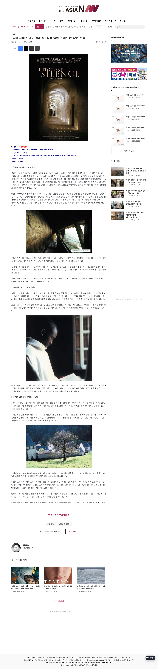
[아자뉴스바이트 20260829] (117, 109)
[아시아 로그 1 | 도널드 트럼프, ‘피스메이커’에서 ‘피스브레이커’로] (117, 216)
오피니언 (72, 20)
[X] (26, 48)
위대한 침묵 (65, 524)
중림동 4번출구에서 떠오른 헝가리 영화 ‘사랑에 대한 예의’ (58, 587)
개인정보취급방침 (95, 662)
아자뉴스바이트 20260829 (135, 106)
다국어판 (83, 20)
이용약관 (86, 662)
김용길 (13, 42)
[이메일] (31, 48)
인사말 (58, 662)
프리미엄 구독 (110, 20)
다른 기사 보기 (129, 151)
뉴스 (62, 20)
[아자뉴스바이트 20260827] (117, 131)
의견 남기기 (59, 601)
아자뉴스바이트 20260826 (135, 138)
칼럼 (13, 34)
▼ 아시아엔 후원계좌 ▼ (58, 515)
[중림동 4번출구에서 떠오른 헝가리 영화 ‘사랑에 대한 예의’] (58, 575)
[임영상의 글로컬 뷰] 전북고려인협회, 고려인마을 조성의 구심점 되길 (70, 27)
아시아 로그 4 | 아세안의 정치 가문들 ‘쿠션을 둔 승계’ (136, 181)
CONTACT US (107, 662)
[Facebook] (20, 48)
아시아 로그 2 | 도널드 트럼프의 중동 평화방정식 (134, 203)
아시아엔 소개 (50, 662)
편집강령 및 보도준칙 (75, 662)
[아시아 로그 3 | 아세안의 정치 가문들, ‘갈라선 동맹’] (117, 194)
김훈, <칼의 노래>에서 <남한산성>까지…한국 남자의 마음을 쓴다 (91, 587)
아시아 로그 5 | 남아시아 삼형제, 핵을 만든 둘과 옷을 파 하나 (136, 170)
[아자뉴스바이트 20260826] (117, 141)
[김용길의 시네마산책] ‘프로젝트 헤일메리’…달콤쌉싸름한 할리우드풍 (25, 587)
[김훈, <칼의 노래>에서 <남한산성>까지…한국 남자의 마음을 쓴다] (91, 575)
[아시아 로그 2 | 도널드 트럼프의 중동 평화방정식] (117, 205)
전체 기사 (43, 20)
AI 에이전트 (97, 20)
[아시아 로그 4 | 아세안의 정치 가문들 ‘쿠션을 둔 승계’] (117, 183)
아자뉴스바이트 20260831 (135, 95)
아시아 (52, 20)
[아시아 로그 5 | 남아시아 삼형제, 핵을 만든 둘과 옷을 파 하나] (117, 171)
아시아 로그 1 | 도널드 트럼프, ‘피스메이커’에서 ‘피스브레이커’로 (136, 215)
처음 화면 (32, 20)
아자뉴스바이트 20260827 (135, 128)
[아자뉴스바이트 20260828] (117, 120)
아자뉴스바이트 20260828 (135, 117)
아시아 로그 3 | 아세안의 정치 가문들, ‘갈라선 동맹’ (136, 192)
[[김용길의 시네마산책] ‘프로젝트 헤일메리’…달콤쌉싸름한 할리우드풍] (26, 575)
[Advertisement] (58, 629)
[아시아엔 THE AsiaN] (79, 8)
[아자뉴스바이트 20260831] (117, 98)
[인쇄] (37, 48)
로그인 (122, 20)
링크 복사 (72, 531)
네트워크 (64, 662)
